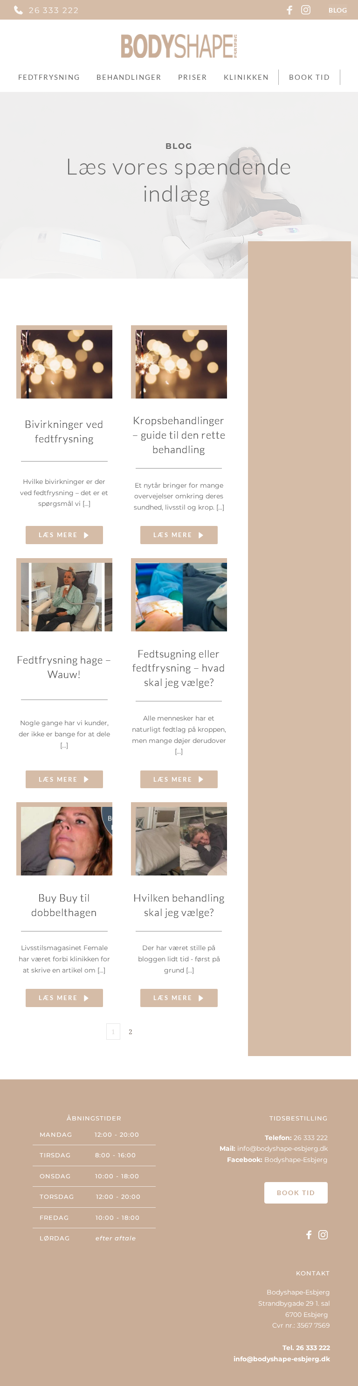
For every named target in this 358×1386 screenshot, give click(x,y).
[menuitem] (49, 77)
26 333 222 (54, 10)
